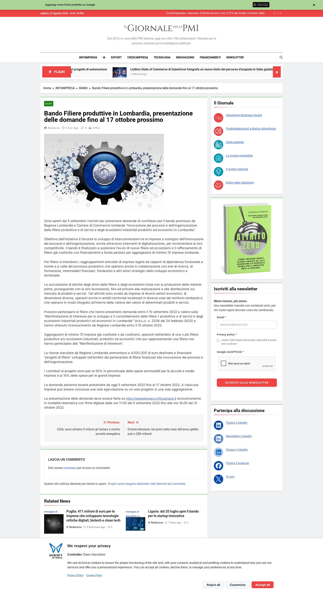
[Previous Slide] (274, 13)
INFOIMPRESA (88, 57)
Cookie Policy (94, 575)
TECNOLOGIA (162, 57)
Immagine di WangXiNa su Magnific (133, 516)
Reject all (213, 585)
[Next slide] (280, 13)
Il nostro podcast (237, 169)
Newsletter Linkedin (239, 436)
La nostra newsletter (239, 155)
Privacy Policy (75, 575)
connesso (70, 468)
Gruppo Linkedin (237, 449)
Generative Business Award (244, 115)
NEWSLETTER (235, 57)
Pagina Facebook (237, 463)
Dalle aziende (235, 142)
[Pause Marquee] (277, 71)
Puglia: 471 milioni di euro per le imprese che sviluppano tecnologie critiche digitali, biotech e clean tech (93, 516)
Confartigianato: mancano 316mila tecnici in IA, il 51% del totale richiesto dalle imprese (215, 13)
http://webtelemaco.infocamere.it (151, 398)
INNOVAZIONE (185, 57)
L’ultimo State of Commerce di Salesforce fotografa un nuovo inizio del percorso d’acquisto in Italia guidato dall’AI (179, 69)
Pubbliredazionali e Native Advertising (251, 128)
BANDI (48, 103)
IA (104, 57)
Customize (238, 585)
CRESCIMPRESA (137, 57)
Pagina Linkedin (236, 423)
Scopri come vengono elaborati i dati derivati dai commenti (146, 484)
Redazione (54, 128)
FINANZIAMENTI (210, 57)
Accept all (262, 585)
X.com (230, 476)
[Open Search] (281, 57)
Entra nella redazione (240, 182)
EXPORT (116, 57)
